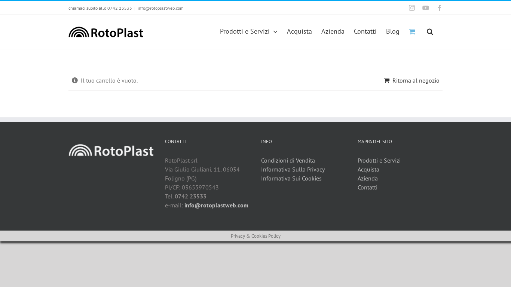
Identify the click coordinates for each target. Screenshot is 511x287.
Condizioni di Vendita (288, 160)
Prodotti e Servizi (379, 160)
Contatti (367, 187)
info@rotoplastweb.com (161, 8)
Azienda (368, 178)
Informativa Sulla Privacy (293, 169)
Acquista (368, 169)
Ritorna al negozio (416, 80)
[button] (430, 31)
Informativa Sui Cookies (291, 178)
